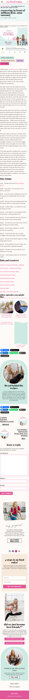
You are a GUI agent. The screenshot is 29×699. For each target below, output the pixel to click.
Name (3, 478)
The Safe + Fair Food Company (9, 291)
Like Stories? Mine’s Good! (14, 540)
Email (2, 485)
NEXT (23, 438)
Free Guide (14, 677)
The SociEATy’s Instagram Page (9, 271)
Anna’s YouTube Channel (7, 285)
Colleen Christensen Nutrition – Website (12, 265)
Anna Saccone (13, 69)
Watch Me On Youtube (14, 643)
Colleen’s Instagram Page (7, 275)
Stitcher (4, 63)
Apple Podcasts (7, 58)
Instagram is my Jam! (14, 639)
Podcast (7, 6)
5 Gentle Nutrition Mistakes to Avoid (7, 419)
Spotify (20, 61)
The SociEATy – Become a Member (10, 268)
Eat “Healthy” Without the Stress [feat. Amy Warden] (21, 432)
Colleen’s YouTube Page (7, 278)
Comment (4, 453)
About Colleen (14, 683)
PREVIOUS (5, 424)
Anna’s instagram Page (7, 281)
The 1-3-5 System (14, 686)
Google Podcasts (8, 61)
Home (2, 6)
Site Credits (14, 693)
